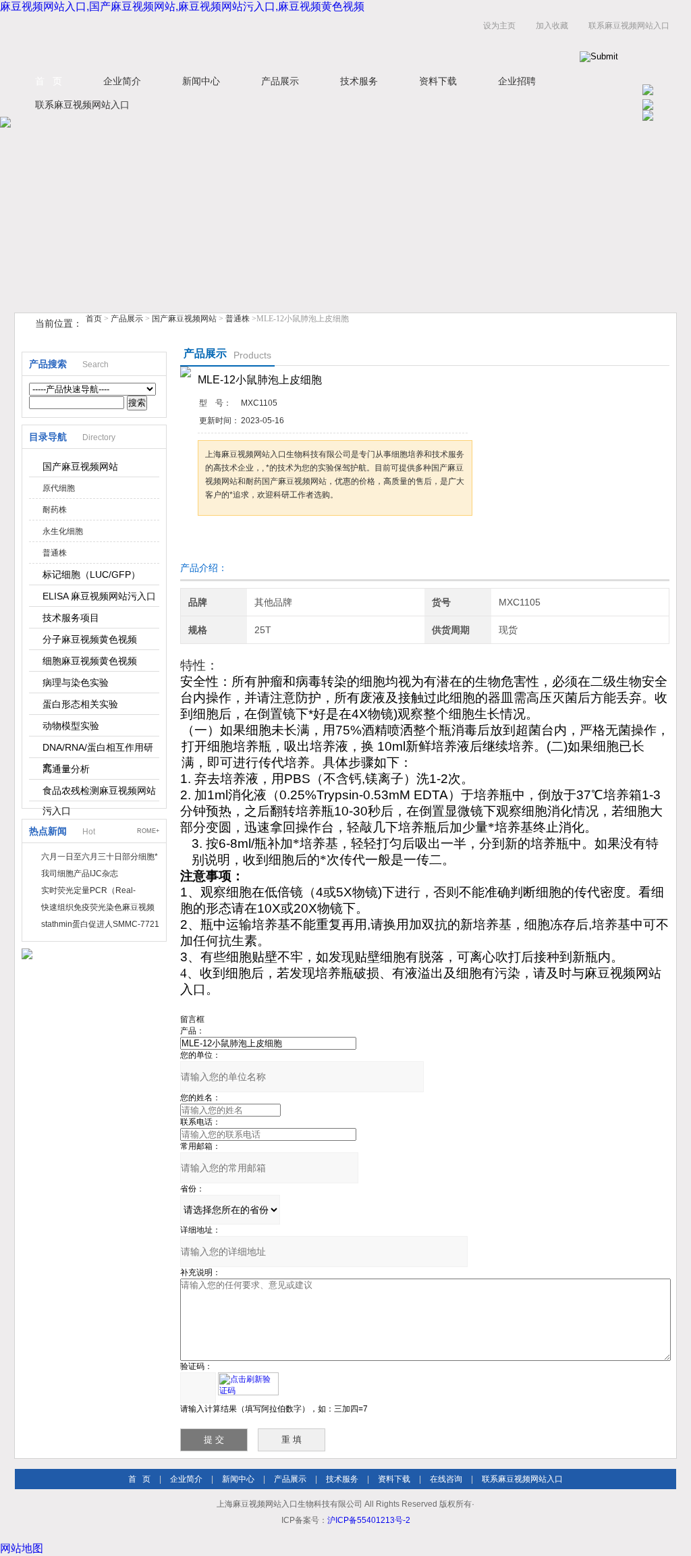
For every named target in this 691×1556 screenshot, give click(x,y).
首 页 (48, 81)
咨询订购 (240, 541)
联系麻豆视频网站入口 (628, 25)
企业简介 (122, 81)
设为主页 (499, 25)
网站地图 (21, 1548)
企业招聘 (517, 81)
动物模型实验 (71, 725)
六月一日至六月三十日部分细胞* (99, 856)
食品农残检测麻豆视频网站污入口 (99, 793)
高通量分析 (66, 768)
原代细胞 (59, 488)
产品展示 (280, 81)
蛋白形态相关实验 (80, 704)
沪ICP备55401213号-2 (368, 1520)
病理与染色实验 (76, 682)
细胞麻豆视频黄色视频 (90, 660)
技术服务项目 (71, 617)
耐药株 (55, 509)
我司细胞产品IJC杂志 (79, 873)
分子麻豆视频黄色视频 (90, 639)
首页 (94, 318)
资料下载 (438, 81)
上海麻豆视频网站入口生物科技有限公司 (183, 39)
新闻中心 (201, 81)
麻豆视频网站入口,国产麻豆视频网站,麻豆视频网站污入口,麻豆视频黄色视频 (182, 6)
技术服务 (359, 81)
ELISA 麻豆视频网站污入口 (99, 596)
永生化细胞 (63, 531)
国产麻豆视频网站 (184, 318)
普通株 (237, 318)
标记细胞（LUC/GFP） (91, 574)
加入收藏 (552, 25)
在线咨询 (446, 1479)
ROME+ (148, 831)
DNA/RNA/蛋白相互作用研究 (98, 750)
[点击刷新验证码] (248, 1383)
